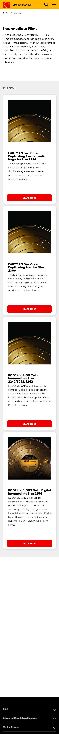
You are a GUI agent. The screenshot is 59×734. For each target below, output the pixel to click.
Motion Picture (21, 4)
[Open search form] (44, 4)
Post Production (14, 13)
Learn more (29, 197)
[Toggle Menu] (52, 4)
